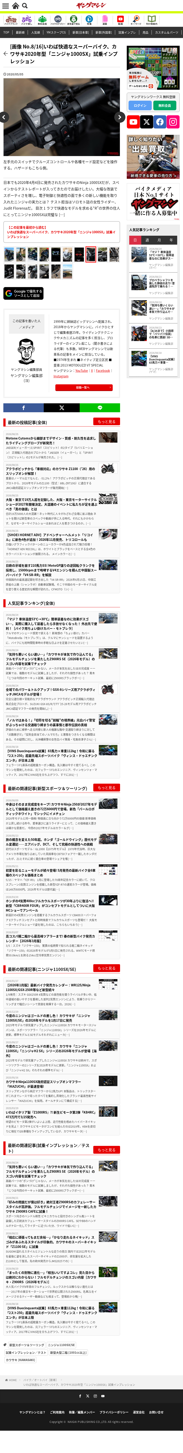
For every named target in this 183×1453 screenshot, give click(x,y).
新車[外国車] (104, 32)
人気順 (35, 32)
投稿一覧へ (82, 387)
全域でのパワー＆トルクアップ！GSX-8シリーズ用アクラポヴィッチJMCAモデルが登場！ (51, 691)
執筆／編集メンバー (82, 1412)
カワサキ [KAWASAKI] (20, 1360)
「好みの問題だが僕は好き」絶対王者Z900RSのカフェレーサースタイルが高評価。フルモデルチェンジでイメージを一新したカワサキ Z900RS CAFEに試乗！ (51, 1207)
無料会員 (164, 105)
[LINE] (100, 407)
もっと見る (107, 421)
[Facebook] (23, 407)
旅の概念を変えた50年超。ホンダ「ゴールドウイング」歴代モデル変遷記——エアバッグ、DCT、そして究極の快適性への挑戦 (51, 841)
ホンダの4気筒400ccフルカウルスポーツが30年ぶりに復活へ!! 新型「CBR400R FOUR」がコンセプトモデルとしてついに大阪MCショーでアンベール (50, 905)
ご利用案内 (57, 1412)
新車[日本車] (81, 32)
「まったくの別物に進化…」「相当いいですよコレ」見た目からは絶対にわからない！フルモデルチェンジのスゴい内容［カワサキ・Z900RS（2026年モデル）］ (51, 1277)
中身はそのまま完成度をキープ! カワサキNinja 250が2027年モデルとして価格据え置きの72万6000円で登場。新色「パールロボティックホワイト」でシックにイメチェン (51, 809)
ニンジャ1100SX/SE (61, 1345)
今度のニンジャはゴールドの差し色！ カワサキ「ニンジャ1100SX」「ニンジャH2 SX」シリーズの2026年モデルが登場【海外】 (51, 1051)
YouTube (81, 370)
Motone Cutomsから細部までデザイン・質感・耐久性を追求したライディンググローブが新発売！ (51, 440)
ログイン (140, 105)
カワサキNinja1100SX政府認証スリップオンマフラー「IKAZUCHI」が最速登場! (43, 1084)
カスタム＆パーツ (166, 32)
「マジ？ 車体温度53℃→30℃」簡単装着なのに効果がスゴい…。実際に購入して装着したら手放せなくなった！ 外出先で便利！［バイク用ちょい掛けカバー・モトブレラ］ (51, 624)
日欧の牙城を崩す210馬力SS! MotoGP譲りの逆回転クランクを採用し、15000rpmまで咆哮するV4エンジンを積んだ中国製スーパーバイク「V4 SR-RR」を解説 (51, 570)
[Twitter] (62, 407)
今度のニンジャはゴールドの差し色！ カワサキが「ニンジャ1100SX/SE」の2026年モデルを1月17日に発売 (48, 1017)
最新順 (20, 32)
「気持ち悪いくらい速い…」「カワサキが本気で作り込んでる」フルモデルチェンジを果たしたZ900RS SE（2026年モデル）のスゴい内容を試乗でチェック (50, 659)
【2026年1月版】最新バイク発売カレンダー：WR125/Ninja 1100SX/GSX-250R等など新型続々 (48, 987)
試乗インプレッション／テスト (26, 1352)
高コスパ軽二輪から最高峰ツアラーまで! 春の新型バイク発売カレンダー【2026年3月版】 (50, 938)
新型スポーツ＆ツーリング (26, 1345)
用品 (145, 32)
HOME (13, 1380)
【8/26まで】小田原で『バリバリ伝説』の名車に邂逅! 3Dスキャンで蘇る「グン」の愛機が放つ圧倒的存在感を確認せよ (162, 334)
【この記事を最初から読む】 (61, 232)
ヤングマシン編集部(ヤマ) (161, 370)
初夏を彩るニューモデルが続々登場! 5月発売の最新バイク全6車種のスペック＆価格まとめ (51, 872)
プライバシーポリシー (114, 1412)
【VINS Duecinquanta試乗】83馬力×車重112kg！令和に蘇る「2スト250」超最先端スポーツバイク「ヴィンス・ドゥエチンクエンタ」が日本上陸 (51, 755)
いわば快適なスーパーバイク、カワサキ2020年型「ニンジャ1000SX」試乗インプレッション (79, 1384)
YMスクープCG (56, 32)
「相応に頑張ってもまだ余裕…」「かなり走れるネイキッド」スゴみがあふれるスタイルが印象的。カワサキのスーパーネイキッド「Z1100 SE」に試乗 (51, 1242)
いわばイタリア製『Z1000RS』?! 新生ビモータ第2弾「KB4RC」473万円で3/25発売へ (51, 1114)
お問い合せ (156, 1412)
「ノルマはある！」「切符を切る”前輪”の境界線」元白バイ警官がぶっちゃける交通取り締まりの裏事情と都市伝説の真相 (50, 722)
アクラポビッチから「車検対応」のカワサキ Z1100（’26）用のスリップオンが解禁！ (50, 471)
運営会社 (139, 1412)
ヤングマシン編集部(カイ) (161, 266)
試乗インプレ (127, 32)
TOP (6, 32)
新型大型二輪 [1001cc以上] (68, 1352)
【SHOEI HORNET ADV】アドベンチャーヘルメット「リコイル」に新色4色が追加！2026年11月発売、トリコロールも (49, 537)
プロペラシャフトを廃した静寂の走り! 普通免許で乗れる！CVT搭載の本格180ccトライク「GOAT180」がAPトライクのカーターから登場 (162, 283)
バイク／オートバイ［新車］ (40, 1380)
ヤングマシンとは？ (32, 1412)
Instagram (61, 376)
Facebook (103, 370)
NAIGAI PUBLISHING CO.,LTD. (88, 1422)
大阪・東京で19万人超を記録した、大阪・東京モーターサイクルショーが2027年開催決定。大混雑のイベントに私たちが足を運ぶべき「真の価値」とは (51, 504)
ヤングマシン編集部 (161, 293)
